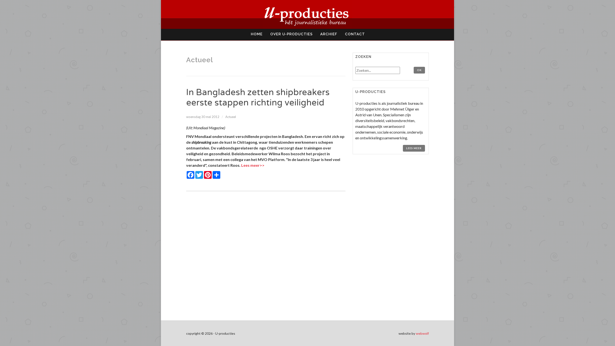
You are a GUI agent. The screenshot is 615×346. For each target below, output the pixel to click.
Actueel (230, 117)
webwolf (422, 333)
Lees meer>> (252, 165)
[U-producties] (307, 14)
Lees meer (414, 148)
